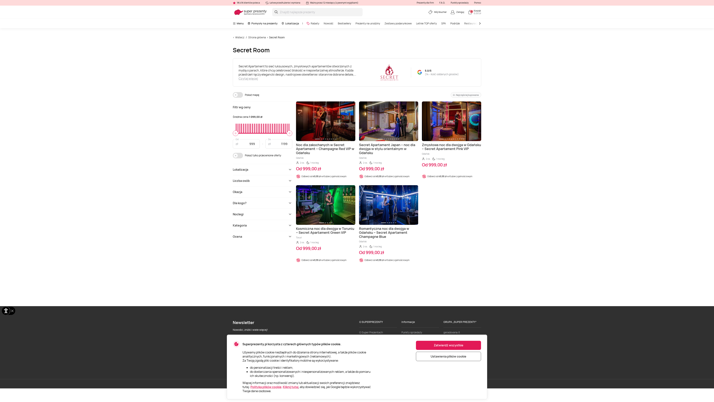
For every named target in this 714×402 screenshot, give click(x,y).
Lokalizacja (292, 23)
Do (269, 139)
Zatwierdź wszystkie (448, 345)
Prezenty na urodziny (368, 23)
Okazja (237, 192)
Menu (240, 23)
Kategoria (240, 225)
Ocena (237, 236)
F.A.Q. (442, 2)
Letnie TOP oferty (426, 23)
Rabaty (315, 23)
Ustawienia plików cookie (448, 356)
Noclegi (238, 214)
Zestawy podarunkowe (398, 23)
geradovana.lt (451, 332)
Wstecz (239, 37)
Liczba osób (241, 181)
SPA (443, 23)
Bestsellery (344, 23)
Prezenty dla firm (425, 2)
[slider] (235, 133)
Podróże (455, 23)
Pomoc (477, 2)
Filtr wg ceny (242, 107)
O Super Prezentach (371, 332)
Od (237, 139)
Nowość (328, 23)
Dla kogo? (240, 203)
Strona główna (257, 37)
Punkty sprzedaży (460, 2)
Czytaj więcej (248, 78)
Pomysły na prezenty (264, 23)
